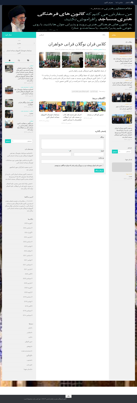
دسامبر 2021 (27, 255)
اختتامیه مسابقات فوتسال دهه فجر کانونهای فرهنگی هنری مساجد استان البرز (23, 92)
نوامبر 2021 (27, 260)
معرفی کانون (108, 2)
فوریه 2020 (27, 288)
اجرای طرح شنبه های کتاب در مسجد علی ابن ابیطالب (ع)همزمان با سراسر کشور (72, 117)
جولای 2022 (27, 251)
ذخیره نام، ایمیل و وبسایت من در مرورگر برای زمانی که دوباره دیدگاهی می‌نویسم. (78, 165)
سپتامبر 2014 (27, 315)
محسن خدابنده (97, 49)
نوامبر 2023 (27, 246)
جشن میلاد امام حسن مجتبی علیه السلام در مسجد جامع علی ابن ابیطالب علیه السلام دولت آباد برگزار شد (19, 186)
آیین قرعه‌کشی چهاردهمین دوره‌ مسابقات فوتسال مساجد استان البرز (122, 85)
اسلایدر (41, 35)
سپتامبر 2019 (27, 311)
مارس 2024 (27, 237)
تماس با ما (119, 2)
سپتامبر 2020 (27, 278)
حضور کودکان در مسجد (95, 115)
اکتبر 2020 (28, 274)
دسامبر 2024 (27, 228)
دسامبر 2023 (27, 242)
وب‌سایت (101, 158)
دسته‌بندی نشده (24, 87)
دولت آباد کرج (94, 91)
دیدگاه (102, 137)
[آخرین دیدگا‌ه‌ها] (19, 60)
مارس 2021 (27, 269)
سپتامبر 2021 (27, 265)
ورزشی (29, 365)
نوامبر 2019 (27, 301)
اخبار (29, 328)
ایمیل (102, 151)
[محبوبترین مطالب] (9, 60)
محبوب (29, 360)
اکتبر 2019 (28, 306)
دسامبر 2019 (27, 297)
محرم (31, 113)
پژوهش (29, 346)
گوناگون (28, 355)
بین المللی (28, 342)
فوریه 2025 (27, 223)
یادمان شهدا (27, 369)
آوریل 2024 (27, 232)
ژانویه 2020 (27, 292)
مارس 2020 (27, 283)
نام (70, 151)
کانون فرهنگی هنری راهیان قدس (80, 91)
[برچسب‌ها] (28, 60)
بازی (29, 337)
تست (130, 176)
